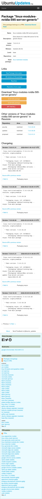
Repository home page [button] (14, 87)
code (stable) (6, 493)
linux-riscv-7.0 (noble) (8, 404)
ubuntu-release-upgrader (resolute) (12, 408)
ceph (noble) (5, 389)
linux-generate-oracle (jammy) (11, 440)
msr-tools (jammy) (7, 379)
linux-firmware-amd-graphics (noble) (13, 369)
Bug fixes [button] (14, 81)
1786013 (5, 179)
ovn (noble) (5, 365)
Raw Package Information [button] (14, 73)
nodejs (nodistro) (7, 473)
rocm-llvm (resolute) (8, 400)
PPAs (5, 433)
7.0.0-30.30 (31, 127)
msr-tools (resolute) (8, 375)
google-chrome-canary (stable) (11, 458)
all (5, 426)
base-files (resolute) (8, 418)
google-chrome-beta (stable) (10, 489)
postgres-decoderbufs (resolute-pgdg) (13, 481)
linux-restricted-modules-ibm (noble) (13, 442)
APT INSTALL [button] (11, 107)
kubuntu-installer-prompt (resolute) (12, 410)
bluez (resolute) (6, 385)
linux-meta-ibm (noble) (9, 444)
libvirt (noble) (6, 387)
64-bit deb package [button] (14, 103)
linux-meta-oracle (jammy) (10, 438)
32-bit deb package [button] (14, 99)
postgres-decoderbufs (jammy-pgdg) (13, 487)
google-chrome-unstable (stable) (12, 467)
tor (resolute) (6, 412)
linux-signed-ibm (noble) (9, 436)
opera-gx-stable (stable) (9, 469)
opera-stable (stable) (8, 460)
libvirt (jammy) (6, 394)
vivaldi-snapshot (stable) (9, 462)
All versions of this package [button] (14, 77)
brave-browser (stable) (9, 466)
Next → (13, 324)
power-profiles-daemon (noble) (11, 402)
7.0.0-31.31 (31, 134)
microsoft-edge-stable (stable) (11, 452)
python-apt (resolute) (8, 406)
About (8, 331)
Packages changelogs (10, 359)
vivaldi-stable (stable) (8, 471)
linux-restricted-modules (20, 60)
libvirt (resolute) (6, 381)
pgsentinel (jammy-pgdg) (9, 485)
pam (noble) (5, 422)
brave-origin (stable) (8, 464)
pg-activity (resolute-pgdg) (10, 483)
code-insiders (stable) (8, 456)
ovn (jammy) (5, 371)
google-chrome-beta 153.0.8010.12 (13, 350)
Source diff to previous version (11, 175)
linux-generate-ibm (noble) (10, 446)
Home (4, 8)
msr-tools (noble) (7, 377)
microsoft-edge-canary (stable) (11, 448)
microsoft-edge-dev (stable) (10, 450)
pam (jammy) (6, 424)
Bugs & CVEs (8, 361)
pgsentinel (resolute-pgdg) (10, 479)
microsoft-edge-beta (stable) (10, 454)
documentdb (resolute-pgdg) (10, 477)
